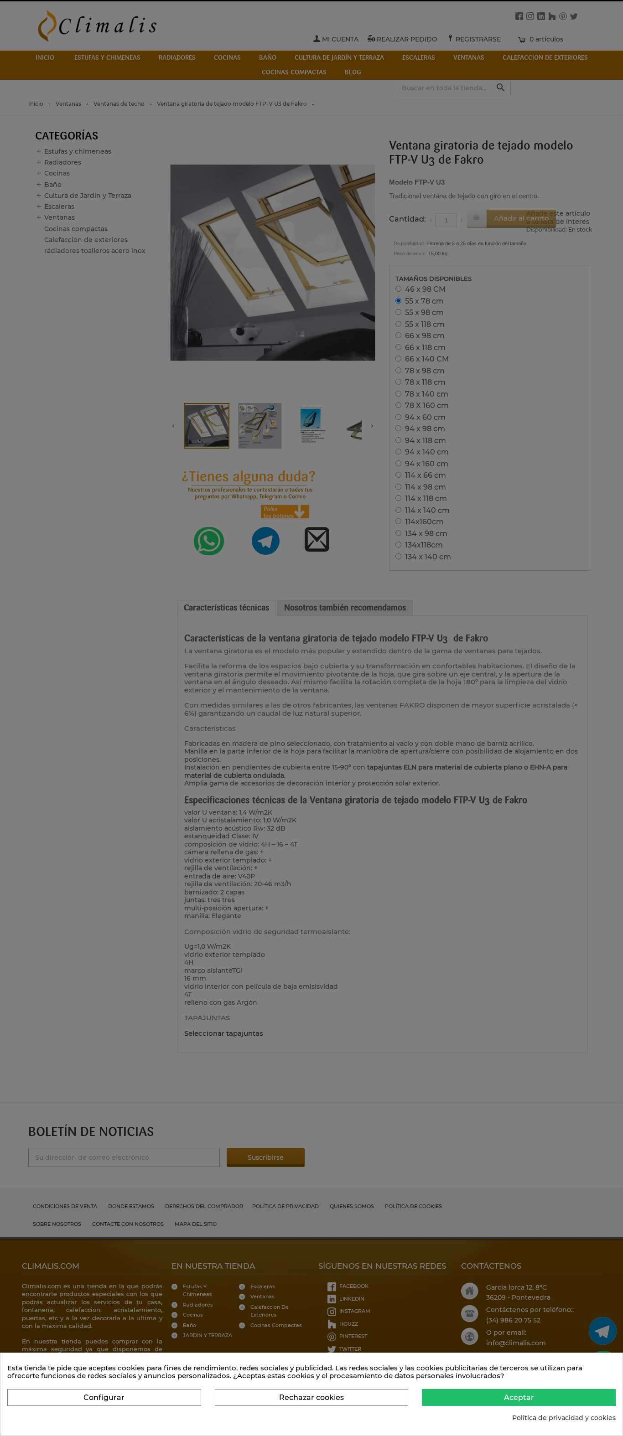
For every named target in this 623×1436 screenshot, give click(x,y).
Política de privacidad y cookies (564, 1418)
